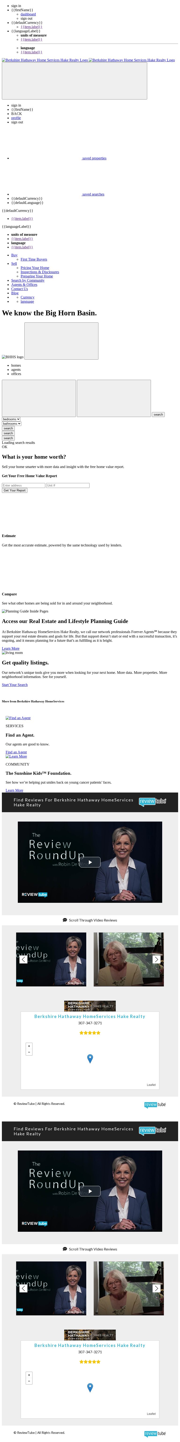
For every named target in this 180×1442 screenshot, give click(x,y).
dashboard (28, 14)
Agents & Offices (24, 285)
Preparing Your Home (37, 276)
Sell (14, 264)
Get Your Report (15, 490)
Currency (27, 297)
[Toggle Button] (74, 81)
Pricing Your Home (35, 268)
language (27, 301)
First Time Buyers (34, 259)
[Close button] (61, 341)
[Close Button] (39, 398)
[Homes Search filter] (114, 398)
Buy (14, 255)
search (8, 428)
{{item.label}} (31, 27)
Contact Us (19, 289)
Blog (15, 293)
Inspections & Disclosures (40, 272)
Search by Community (28, 280)
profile (16, 118)
